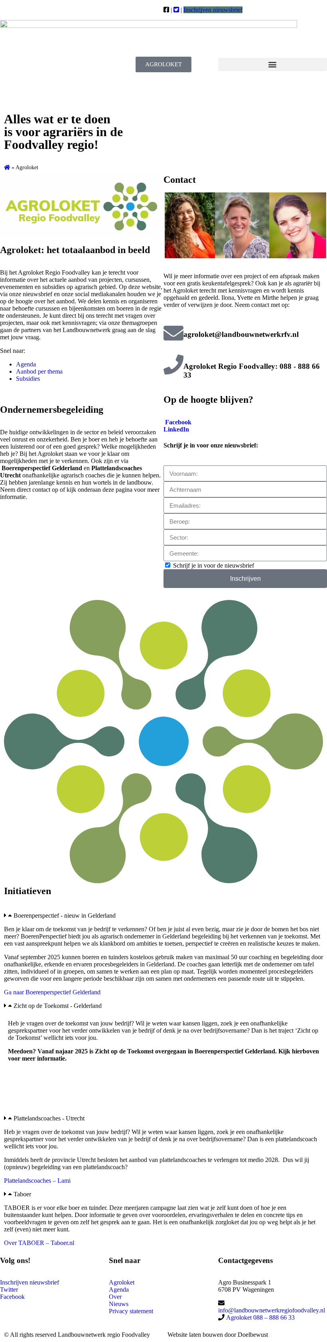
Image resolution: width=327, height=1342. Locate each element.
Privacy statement (131, 1311)
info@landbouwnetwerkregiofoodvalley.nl (271, 1310)
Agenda (26, 364)
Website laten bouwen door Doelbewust (217, 1334)
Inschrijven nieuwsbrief (212, 9)
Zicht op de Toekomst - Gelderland (58, 1005)
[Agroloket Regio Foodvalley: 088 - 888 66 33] (173, 364)
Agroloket (121, 1282)
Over (115, 1296)
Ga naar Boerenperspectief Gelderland (52, 992)
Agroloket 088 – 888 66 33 (260, 1317)
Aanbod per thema (39, 371)
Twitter (9, 1289)
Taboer (22, 1194)
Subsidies (28, 378)
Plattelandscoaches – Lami (37, 1180)
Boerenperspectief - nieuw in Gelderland (65, 915)
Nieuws (118, 1303)
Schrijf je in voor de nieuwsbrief (213, 565)
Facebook (178, 422)
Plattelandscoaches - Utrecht (49, 1118)
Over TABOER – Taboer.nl (39, 1242)
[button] (272, 64)
